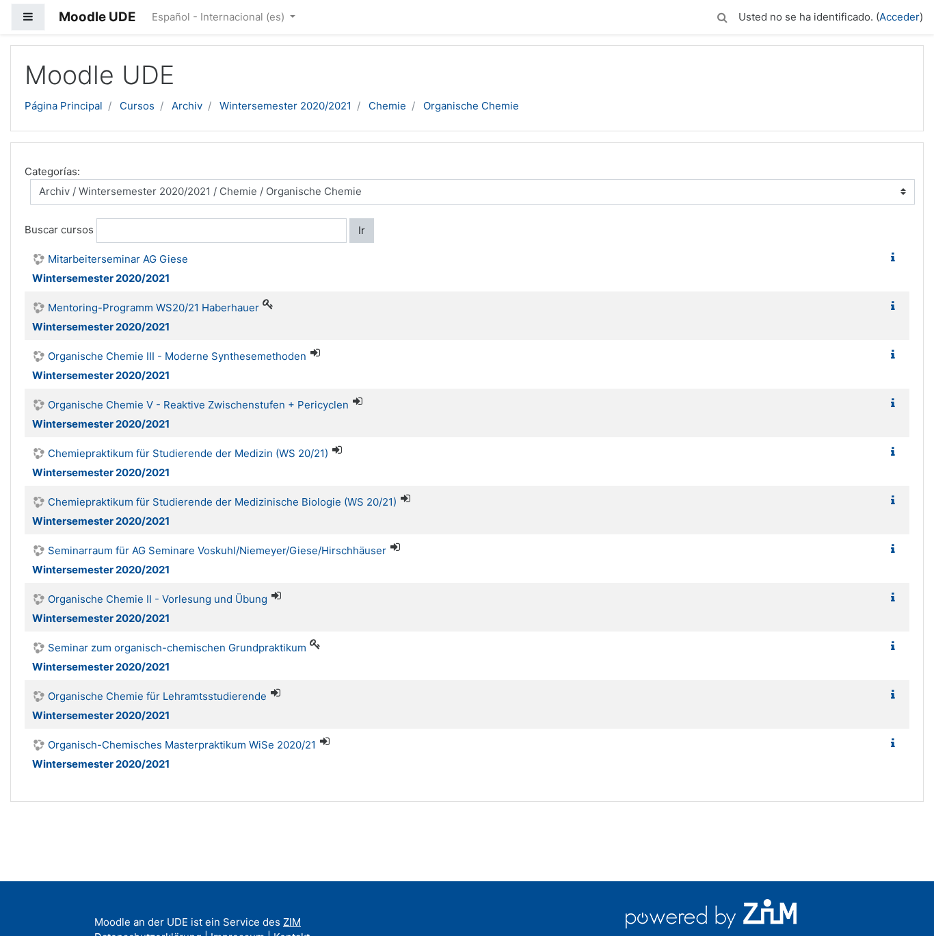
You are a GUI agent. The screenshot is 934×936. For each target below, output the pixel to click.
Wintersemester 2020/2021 (285, 105)
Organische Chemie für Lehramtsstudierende (157, 696)
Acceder (899, 16)
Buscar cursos (59, 229)
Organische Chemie (471, 105)
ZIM (292, 921)
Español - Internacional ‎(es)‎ (219, 16)
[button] (722, 15)
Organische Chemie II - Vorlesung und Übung (157, 599)
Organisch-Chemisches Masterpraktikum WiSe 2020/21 (182, 744)
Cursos (137, 105)
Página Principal (64, 105)
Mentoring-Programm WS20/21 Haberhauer (153, 307)
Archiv (187, 105)
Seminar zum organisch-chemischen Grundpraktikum (177, 647)
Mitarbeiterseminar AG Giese (118, 258)
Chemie (387, 105)
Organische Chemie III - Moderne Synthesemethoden (177, 356)
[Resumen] (896, 257)
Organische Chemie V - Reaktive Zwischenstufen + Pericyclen (198, 404)
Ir (361, 230)
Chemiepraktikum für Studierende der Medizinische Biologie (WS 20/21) (222, 501)
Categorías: (52, 171)
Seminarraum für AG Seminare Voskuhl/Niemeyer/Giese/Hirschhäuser (217, 550)
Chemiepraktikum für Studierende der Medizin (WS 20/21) (188, 453)
